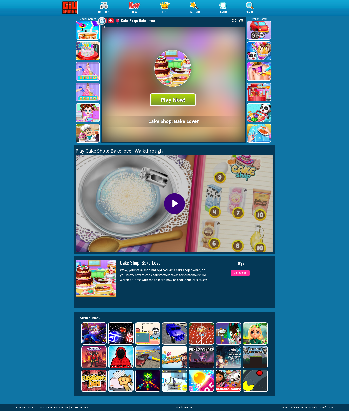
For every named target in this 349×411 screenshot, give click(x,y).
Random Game (184, 407)
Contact (20, 407)
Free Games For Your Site (54, 407)
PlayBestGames (79, 407)
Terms (284, 407)
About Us (33, 407)
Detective (240, 273)
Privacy (295, 407)
